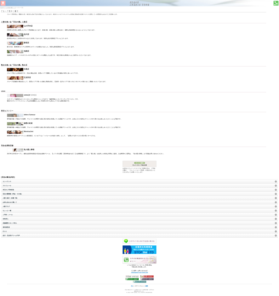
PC (132, 286)
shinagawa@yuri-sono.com (139, 272)
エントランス (7, 181)
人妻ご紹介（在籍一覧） (10, 198)
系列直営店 (6, 227)
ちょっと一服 (7, 210)
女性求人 (5, 219)
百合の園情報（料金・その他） (13, 194)
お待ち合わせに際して (10, 202)
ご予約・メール (8, 214)
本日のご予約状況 (8, 190)
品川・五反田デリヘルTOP (11, 235)
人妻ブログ (6, 206)
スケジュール (7, 185)
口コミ (5, 231)
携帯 (146, 286)
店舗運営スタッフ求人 (10, 223)
